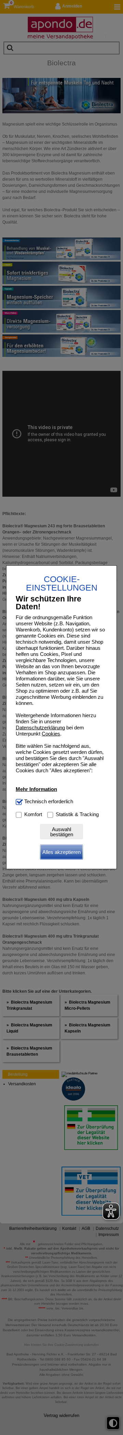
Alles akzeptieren (61, 852)
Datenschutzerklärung (40, 727)
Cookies (51, 734)
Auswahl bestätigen (61, 831)
